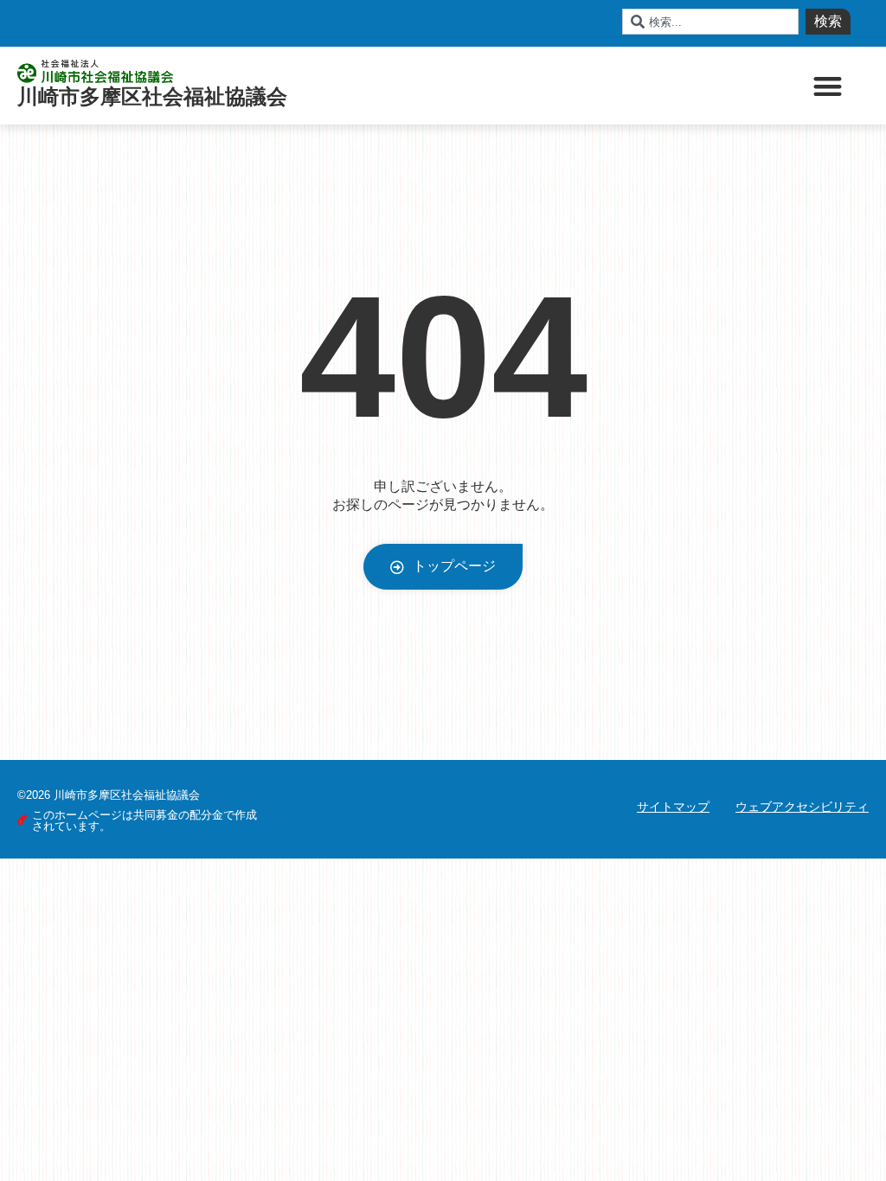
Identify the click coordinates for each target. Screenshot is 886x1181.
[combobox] (710, 22)
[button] (828, 86)
